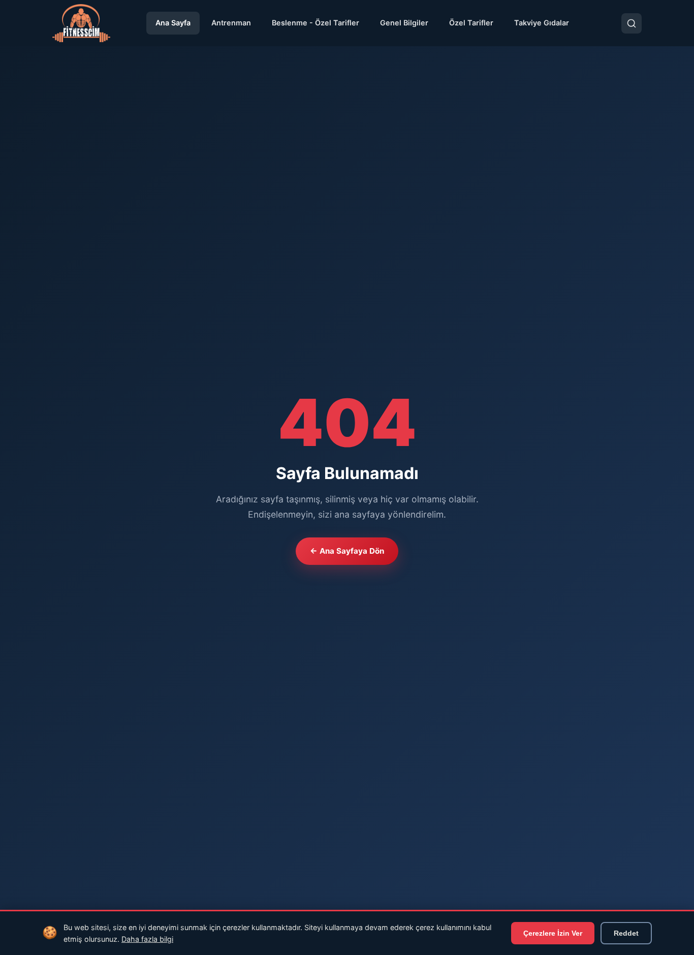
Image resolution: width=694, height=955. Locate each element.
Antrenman (231, 22)
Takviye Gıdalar (541, 22)
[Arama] (631, 23)
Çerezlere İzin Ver (552, 933)
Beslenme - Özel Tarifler (315, 22)
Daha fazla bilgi (147, 939)
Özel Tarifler (471, 22)
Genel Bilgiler (404, 22)
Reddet (626, 933)
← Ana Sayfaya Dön (347, 551)
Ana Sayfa (173, 22)
